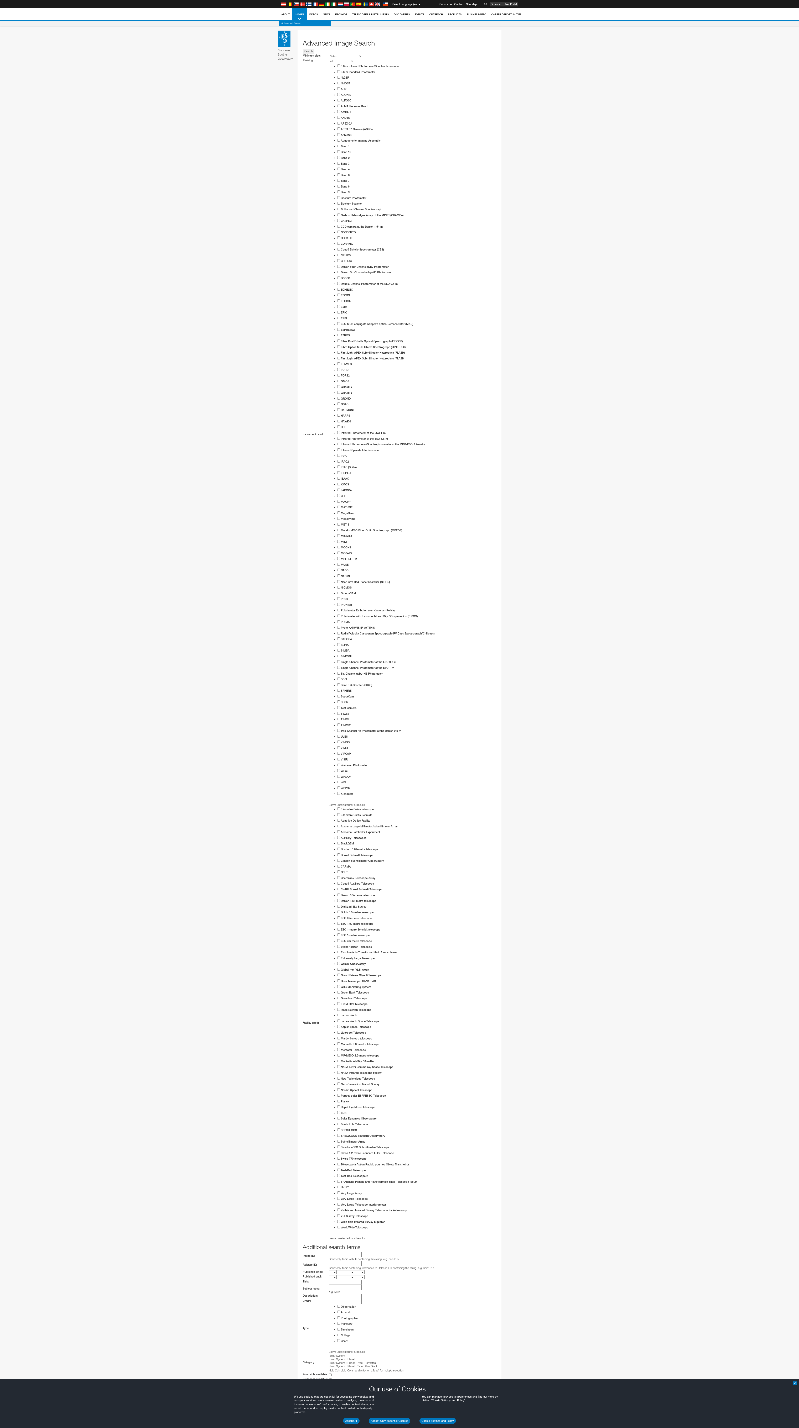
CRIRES (345, 255)
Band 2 (345, 157)
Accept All (351, 1420)
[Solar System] (385, 1356)
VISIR (344, 759)
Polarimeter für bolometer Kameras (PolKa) (367, 610)
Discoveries (402, 14)
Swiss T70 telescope (353, 1158)
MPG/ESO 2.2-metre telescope (359, 1055)
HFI (342, 427)
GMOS (344, 381)
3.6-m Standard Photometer (357, 72)
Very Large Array (351, 1193)
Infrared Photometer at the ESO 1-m (363, 432)
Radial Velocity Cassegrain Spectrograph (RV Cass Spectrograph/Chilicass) (387, 633)
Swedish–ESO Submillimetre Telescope (364, 1147)
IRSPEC (345, 473)
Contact (459, 4)
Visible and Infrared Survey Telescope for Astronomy (373, 1210)
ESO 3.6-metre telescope (356, 941)
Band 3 (345, 163)
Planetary (346, 1323)
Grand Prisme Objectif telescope (360, 975)
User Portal (510, 4)
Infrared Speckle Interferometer (360, 450)
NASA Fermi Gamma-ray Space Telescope (366, 1067)
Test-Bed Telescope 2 (354, 1175)
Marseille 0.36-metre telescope (359, 1044)
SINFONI (346, 656)
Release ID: (310, 1264)
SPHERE (345, 690)
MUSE (344, 564)
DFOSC (345, 278)
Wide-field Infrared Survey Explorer (362, 1221)
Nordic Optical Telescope (356, 1090)
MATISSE (346, 507)
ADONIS (345, 94)
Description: (310, 1295)
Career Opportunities (506, 14)
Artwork (345, 1312)
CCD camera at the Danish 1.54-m (361, 226)
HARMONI (347, 410)
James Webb (348, 1015)
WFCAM (345, 776)
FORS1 (345, 370)
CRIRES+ (346, 261)
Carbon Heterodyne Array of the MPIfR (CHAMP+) (372, 215)
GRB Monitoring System (355, 987)
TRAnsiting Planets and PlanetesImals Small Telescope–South (378, 1181)
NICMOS (346, 587)
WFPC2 (345, 788)
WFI (343, 782)
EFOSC (345, 295)
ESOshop (341, 14)
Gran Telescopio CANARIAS (358, 981)
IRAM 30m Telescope (353, 1004)
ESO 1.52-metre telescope (356, 923)
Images (299, 14)
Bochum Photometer (353, 198)
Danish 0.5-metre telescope (357, 895)
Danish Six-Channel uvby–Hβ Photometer (366, 272)
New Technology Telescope (357, 1078)
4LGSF (344, 77)
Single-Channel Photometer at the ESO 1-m (367, 667)
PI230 (344, 599)
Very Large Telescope (354, 1198)
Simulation (347, 1329)
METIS (344, 524)
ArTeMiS (345, 135)
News (326, 14)
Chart (343, 1341)
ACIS (343, 89)
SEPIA (344, 645)
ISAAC (344, 478)
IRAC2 (344, 461)
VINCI (344, 748)
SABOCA (346, 639)
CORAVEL (346, 243)
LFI (342, 495)
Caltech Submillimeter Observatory (362, 860)
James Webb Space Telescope (359, 1021)
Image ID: (309, 1255)
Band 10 (345, 152)
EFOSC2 (345, 301)
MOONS (345, 547)
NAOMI (345, 576)
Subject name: (311, 1288)
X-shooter (346, 793)
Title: (306, 1281)
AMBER (345, 112)
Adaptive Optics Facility (355, 820)
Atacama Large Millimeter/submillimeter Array (369, 826)
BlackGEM (347, 843)
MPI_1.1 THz (348, 558)
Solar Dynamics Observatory (358, 1118)
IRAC (343, 455)
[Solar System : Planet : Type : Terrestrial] (385, 1363)
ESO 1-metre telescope (355, 935)
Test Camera (348, 708)
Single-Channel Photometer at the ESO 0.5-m (368, 662)
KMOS (344, 484)
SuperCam (347, 696)
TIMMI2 (345, 725)
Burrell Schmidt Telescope (356, 855)
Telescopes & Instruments (370, 14)
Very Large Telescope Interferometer (363, 1204)
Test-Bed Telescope (353, 1170)
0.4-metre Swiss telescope (357, 809)
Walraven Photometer (354, 765)
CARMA (345, 866)
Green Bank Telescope (354, 992)
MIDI (343, 541)
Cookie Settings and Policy (438, 1420)
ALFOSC (345, 100)
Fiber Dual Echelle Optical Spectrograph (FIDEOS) (371, 341)
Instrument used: (313, 434)
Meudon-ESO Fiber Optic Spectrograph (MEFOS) (371, 530)
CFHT (344, 872)
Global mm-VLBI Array (354, 969)
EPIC (343, 312)
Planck (344, 1101)
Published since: (313, 1271)
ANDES (345, 117)
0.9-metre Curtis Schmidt (356, 815)
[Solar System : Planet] (385, 1359)
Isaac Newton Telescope (355, 1009)
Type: (306, 1328)
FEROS (345, 335)
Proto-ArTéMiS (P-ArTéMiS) (358, 627)
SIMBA (345, 650)
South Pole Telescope (354, 1124)
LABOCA (346, 490)
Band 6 (345, 175)
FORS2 (345, 375)
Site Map (471, 4)
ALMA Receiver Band (353, 106)
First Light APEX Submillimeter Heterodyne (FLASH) (372, 352)
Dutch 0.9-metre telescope (356, 912)
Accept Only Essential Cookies (389, 1420)
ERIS (343, 318)
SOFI (343, 679)
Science (495, 4)
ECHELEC (346, 289)
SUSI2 (344, 702)
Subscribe (445, 4)
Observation (348, 1306)
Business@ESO (476, 14)
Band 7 (345, 180)
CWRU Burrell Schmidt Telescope (361, 889)
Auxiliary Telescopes (353, 837)
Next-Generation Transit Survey (360, 1084)
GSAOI (344, 404)
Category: (309, 1362)
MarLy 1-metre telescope (356, 1038)
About (285, 14)
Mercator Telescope (353, 1050)
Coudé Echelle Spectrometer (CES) (362, 249)
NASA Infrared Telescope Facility (361, 1072)
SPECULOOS (348, 1130)
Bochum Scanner (351, 203)
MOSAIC (346, 553)
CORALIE (346, 238)
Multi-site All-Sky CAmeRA (357, 1061)
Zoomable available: (315, 1374)
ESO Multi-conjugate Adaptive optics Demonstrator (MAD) (376, 324)
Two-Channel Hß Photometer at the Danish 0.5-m (370, 730)
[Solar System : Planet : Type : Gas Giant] (385, 1366)
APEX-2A (346, 123)
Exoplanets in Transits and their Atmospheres (368, 952)
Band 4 (345, 169)
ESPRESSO (347, 329)
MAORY (345, 501)
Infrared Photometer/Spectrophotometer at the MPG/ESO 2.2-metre (382, 444)
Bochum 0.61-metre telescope (359, 849)
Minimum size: (312, 55)
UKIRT (344, 1187)
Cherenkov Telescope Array (357, 878)
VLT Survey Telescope (354, 1216)
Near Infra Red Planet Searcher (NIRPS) (365, 582)
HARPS (345, 415)
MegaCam (347, 513)
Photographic (349, 1318)
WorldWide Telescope (354, 1227)
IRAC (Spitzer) (349, 467)
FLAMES (346, 364)
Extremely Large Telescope (357, 958)
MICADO (346, 536)
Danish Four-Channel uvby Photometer (364, 266)
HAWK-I (345, 421)
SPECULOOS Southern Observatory (362, 1135)
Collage (345, 1335)
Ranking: (308, 60)
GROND (345, 398)
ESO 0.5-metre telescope (356, 918)
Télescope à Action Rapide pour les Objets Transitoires (374, 1164)
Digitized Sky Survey (353, 906)
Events (419, 14)
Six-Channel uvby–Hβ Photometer (361, 673)
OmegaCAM (348, 593)
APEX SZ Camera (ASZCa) (356, 129)
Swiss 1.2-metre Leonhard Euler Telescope (367, 1153)
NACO (344, 570)
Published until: (312, 1276)
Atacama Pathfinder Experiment (360, 832)
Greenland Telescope (353, 998)
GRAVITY (346, 387)
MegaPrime (347, 518)
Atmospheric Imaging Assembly (360, 140)
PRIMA (345, 622)
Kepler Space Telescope (355, 1026)
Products (455, 14)
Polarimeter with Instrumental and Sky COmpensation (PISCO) (379, 616)
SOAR (344, 1113)
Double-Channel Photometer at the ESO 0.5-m (369, 283)
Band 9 (345, 192)
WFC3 (344, 771)
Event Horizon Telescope (356, 946)
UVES (344, 736)
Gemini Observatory (353, 963)
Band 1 (345, 146)
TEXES (344, 713)
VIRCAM (345, 753)
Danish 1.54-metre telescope (358, 900)
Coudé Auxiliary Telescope (357, 883)
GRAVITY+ (347, 392)
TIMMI (344, 719)
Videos (313, 14)
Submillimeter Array (352, 1141)
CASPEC (346, 220)
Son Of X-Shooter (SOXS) (356, 685)
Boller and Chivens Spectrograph (361, 209)
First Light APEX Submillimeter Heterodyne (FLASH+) (373, 358)
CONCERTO (348, 232)
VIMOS (345, 742)
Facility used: (311, 1022)
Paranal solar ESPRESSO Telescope (363, 1095)
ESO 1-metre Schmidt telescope (360, 929)
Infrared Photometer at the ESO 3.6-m (364, 438)
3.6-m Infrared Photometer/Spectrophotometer (369, 66)
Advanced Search (291, 23)
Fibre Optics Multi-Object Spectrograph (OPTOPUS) (373, 347)
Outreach (436, 14)
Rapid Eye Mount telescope (357, 1107)
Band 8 (345, 186)
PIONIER (346, 604)
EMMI (344, 307)
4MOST (345, 83)
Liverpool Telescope (353, 1032)
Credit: (307, 1300)
